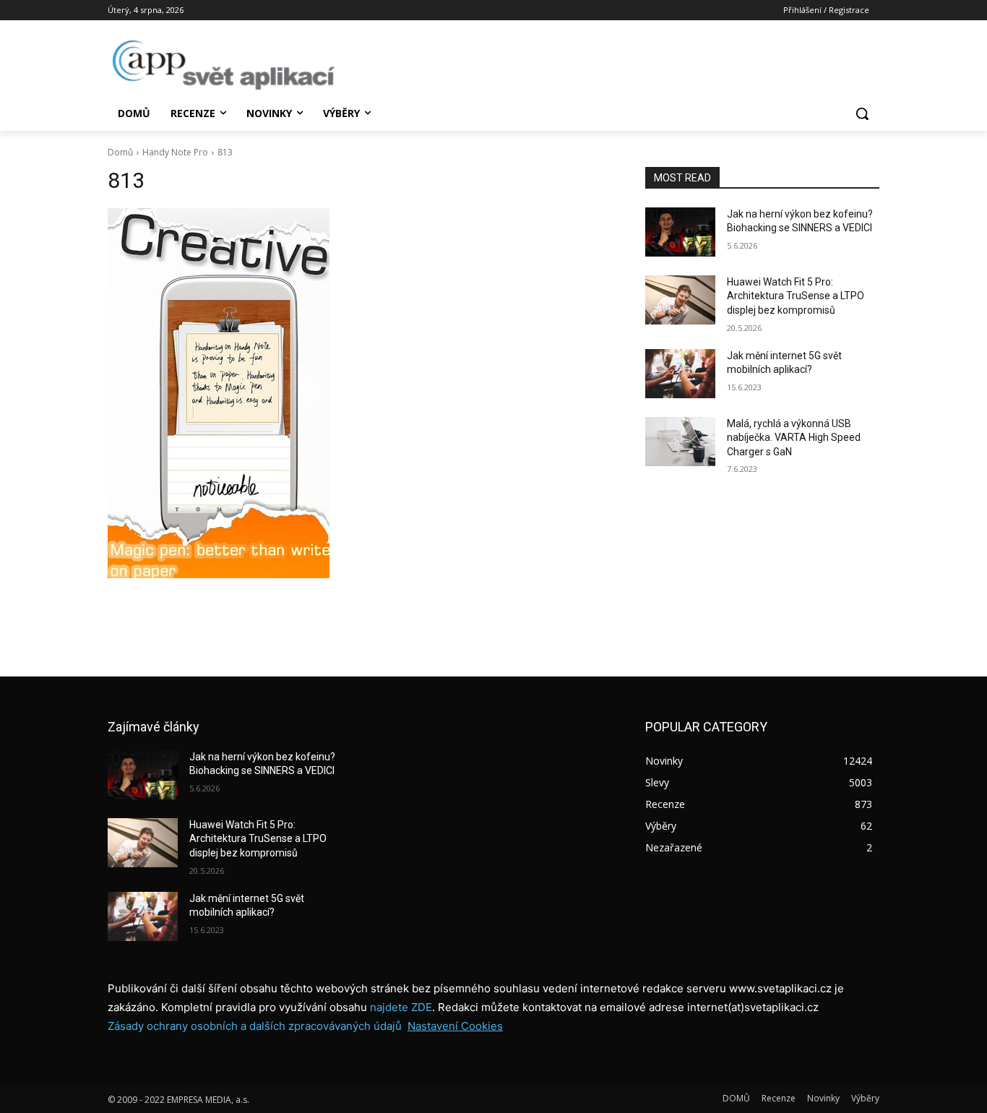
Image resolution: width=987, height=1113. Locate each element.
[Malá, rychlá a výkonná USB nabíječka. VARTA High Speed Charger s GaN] (680, 441)
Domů (120, 152)
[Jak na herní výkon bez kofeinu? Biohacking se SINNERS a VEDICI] (680, 232)
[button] (862, 113)
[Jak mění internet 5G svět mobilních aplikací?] (680, 373)
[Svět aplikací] (223, 65)
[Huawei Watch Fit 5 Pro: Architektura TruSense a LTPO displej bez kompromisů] (680, 300)
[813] (359, 393)
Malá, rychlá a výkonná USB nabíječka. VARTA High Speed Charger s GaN (794, 437)
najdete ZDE (401, 1007)
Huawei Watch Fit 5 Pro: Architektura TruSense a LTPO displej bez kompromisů (795, 296)
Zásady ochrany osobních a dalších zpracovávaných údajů (255, 1026)
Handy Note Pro (175, 152)
